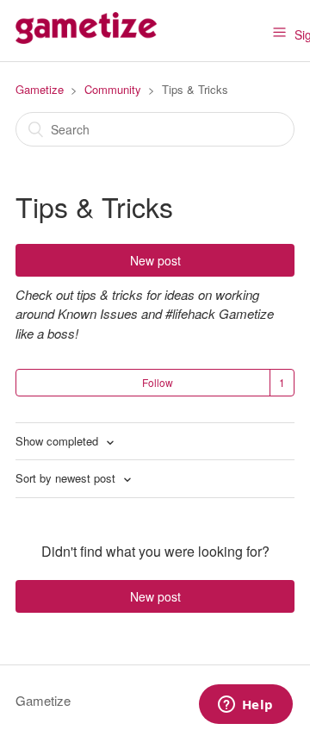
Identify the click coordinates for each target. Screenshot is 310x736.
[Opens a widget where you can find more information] (245, 705)
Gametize (40, 89)
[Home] (86, 38)
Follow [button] (157, 382)
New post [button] (155, 260)
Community (112, 89)
